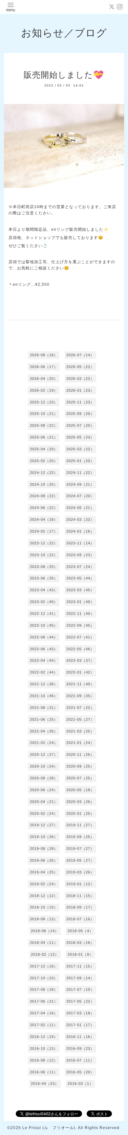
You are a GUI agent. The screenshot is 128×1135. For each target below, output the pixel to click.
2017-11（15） (80, 966)
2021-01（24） (80, 743)
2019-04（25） (44, 872)
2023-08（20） (44, 567)
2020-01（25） (80, 813)
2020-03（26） (80, 802)
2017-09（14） (80, 978)
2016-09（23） (80, 1048)
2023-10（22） (44, 555)
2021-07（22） (80, 708)
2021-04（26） (44, 731)
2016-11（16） (80, 1037)
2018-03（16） (80, 943)
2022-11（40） (80, 614)
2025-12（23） (44, 402)
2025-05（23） (80, 437)
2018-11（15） (80, 896)
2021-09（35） (80, 696)
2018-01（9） (80, 954)
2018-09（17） (80, 907)
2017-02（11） (44, 1025)
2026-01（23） (80, 390)
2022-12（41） (44, 614)
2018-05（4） (80, 931)
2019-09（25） (80, 837)
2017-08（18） (44, 989)
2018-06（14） (45, 931)
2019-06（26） (44, 860)
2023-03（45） (80, 590)
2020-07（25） (80, 778)
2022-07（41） (80, 637)
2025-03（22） (80, 449)
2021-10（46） (44, 696)
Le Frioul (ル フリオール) (48, 1127)
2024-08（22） (44, 496)
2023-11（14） (80, 543)
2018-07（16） (80, 919)
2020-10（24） (44, 766)
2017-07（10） (80, 989)
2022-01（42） (80, 672)
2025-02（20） (44, 461)
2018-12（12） (44, 896)
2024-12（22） (44, 473)
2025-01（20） (80, 461)
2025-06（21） (44, 437)
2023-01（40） (80, 602)
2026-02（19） (44, 390)
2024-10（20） (44, 484)
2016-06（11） (44, 1072)
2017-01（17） (80, 1025)
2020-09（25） (80, 766)
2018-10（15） (44, 907)
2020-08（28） (44, 778)
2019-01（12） (80, 884)
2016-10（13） (44, 1048)
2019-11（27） (80, 825)
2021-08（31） (44, 708)
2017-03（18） (80, 1013)
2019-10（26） (44, 837)
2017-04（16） (44, 1013)
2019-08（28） (44, 849)
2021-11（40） (80, 684)
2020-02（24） (44, 813)
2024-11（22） (80, 473)
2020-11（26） (80, 754)
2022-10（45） (44, 625)
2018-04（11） (44, 943)
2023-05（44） (80, 578)
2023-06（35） (44, 578)
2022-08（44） (44, 637)
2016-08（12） (44, 1060)
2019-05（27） (80, 860)
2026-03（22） (80, 379)
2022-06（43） (44, 649)
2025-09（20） (80, 414)
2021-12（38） (44, 684)
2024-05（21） (80, 508)
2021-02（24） (44, 743)
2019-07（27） (80, 849)
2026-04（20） (44, 379)
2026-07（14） (80, 355)
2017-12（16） (44, 966)
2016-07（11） (80, 1060)
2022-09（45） (80, 625)
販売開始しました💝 (64, 74)
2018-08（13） (44, 919)
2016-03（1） (80, 1084)
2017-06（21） (44, 1001)
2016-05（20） (80, 1072)
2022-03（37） (80, 660)
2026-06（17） (44, 367)
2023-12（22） (44, 543)
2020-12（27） (44, 754)
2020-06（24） (44, 790)
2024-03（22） (80, 519)
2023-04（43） (44, 590)
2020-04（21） (44, 802)
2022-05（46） (80, 649)
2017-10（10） (44, 978)
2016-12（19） (44, 1037)
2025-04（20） (44, 449)
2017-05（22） (80, 1001)
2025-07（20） (80, 425)
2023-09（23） (80, 555)
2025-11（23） (80, 402)
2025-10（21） (44, 414)
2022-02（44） (44, 672)
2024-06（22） (44, 508)
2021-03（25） (80, 731)
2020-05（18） (80, 790)
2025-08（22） (44, 425)
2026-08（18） (44, 355)
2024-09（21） (80, 484)
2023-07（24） (80, 567)
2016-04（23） (45, 1084)
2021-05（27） (80, 719)
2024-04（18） (44, 519)
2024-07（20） (80, 496)
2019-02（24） (44, 884)
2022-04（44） (44, 660)
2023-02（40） (44, 602)
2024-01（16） (80, 531)
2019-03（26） (80, 872)
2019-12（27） (44, 825)
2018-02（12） (45, 954)
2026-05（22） (80, 367)
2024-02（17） (44, 531)
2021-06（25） (44, 719)
